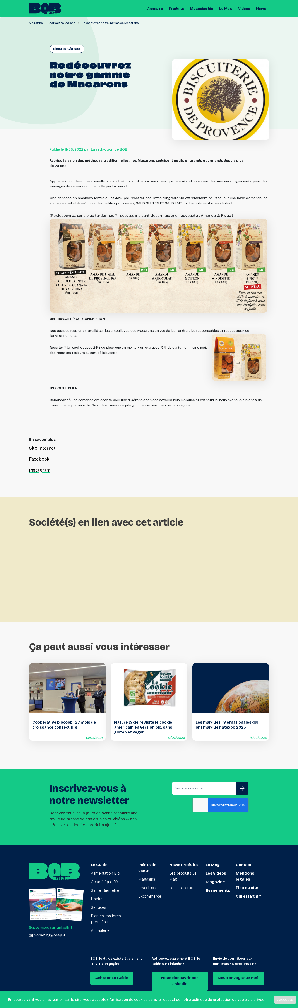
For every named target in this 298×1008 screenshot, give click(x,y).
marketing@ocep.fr (49, 935)
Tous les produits (184, 887)
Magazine (36, 23)
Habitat (97, 899)
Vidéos (244, 9)
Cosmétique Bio (105, 881)
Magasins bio (201, 9)
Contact (244, 864)
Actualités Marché (62, 23)
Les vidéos (216, 873)
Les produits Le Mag (183, 876)
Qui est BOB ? (248, 896)
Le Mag (225, 9)
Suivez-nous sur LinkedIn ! (50, 927)
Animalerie (100, 930)
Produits (176, 9)
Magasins (146, 879)
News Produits (183, 864)
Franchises (147, 887)
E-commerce (149, 896)
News (261, 9)
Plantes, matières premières (106, 919)
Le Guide (99, 864)
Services (98, 907)
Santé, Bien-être (105, 890)
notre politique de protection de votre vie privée (222, 999)
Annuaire (155, 9)
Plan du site (247, 887)
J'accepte (285, 999)
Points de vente (147, 867)
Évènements (218, 890)
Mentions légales (245, 876)
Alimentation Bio (105, 873)
